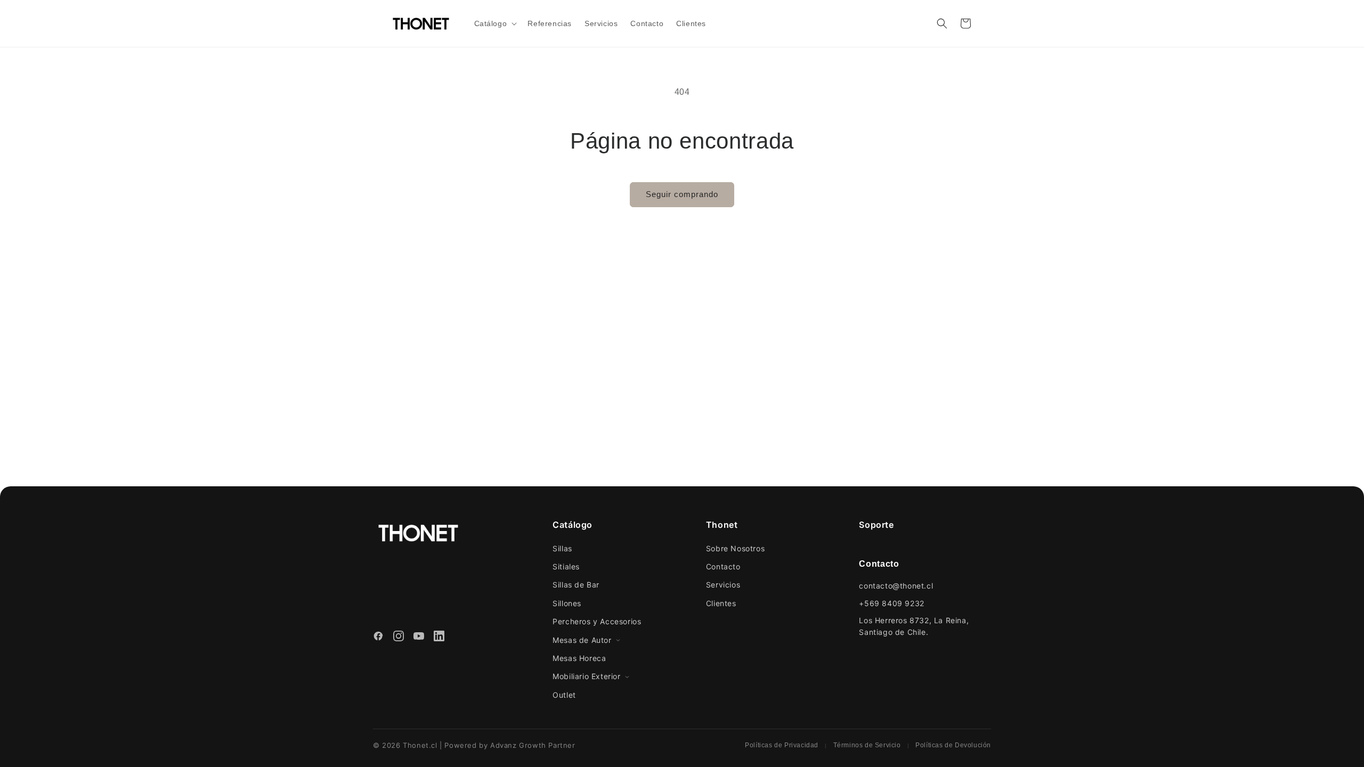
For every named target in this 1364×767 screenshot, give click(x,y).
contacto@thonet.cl (896, 585)
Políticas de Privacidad (781, 745)
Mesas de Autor (582, 639)
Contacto (723, 566)
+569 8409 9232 (891, 603)
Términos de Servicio (867, 745)
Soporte (876, 524)
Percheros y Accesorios (597, 621)
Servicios (723, 584)
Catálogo (572, 524)
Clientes (721, 603)
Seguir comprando (682, 194)
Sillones (567, 603)
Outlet (564, 694)
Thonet (722, 524)
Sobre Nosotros (735, 548)
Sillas (562, 548)
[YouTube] (418, 637)
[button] (495, 23)
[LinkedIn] (439, 637)
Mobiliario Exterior (586, 676)
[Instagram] (398, 637)
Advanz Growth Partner (532, 745)
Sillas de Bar (576, 584)
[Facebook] (378, 637)
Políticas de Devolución (953, 745)
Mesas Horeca (579, 658)
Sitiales (566, 566)
